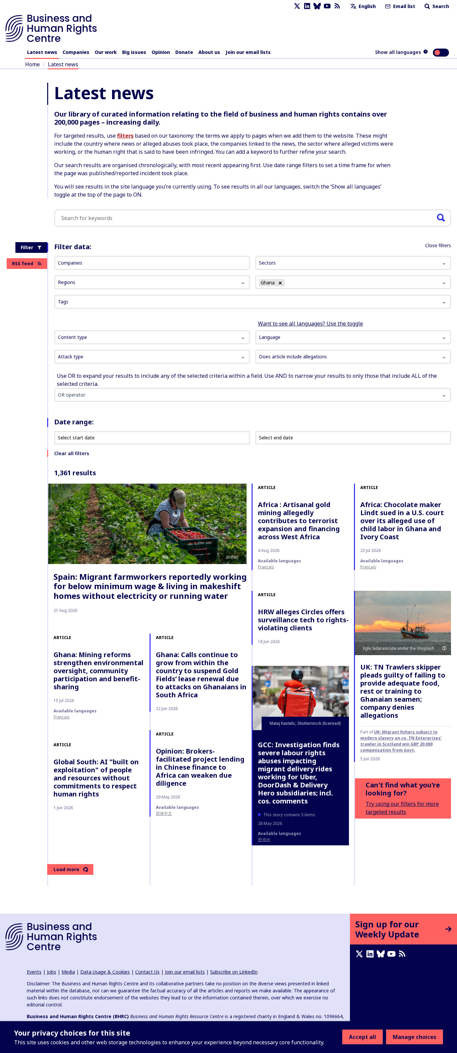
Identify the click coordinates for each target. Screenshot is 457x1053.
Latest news (42, 52)
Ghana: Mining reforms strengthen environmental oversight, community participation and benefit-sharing (99, 670)
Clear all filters (71, 453)
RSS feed (22, 263)
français (266, 567)
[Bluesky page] (317, 6)
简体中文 (164, 813)
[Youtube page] (327, 6)
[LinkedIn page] (307, 6)
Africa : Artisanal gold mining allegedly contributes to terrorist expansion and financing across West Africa (299, 520)
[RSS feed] (337, 6)
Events (34, 972)
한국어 (264, 839)
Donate (184, 52)
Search (440, 6)
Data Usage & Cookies (105, 972)
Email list (403, 6)
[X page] (297, 6)
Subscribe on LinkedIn (234, 972)
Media (68, 972)
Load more (66, 869)
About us (209, 52)
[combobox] (152, 337)
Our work (106, 52)
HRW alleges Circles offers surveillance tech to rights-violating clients (303, 619)
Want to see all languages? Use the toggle (310, 323)
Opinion (161, 52)
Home (32, 64)
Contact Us (147, 972)
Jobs (51, 972)
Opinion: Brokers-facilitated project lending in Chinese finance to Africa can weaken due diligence (200, 767)
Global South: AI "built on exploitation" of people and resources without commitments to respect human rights (96, 777)
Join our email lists (248, 52)
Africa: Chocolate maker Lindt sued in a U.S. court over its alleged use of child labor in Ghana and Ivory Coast (402, 520)
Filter (27, 247)
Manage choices (414, 1037)
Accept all (362, 1037)
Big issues (134, 52)
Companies (76, 52)
